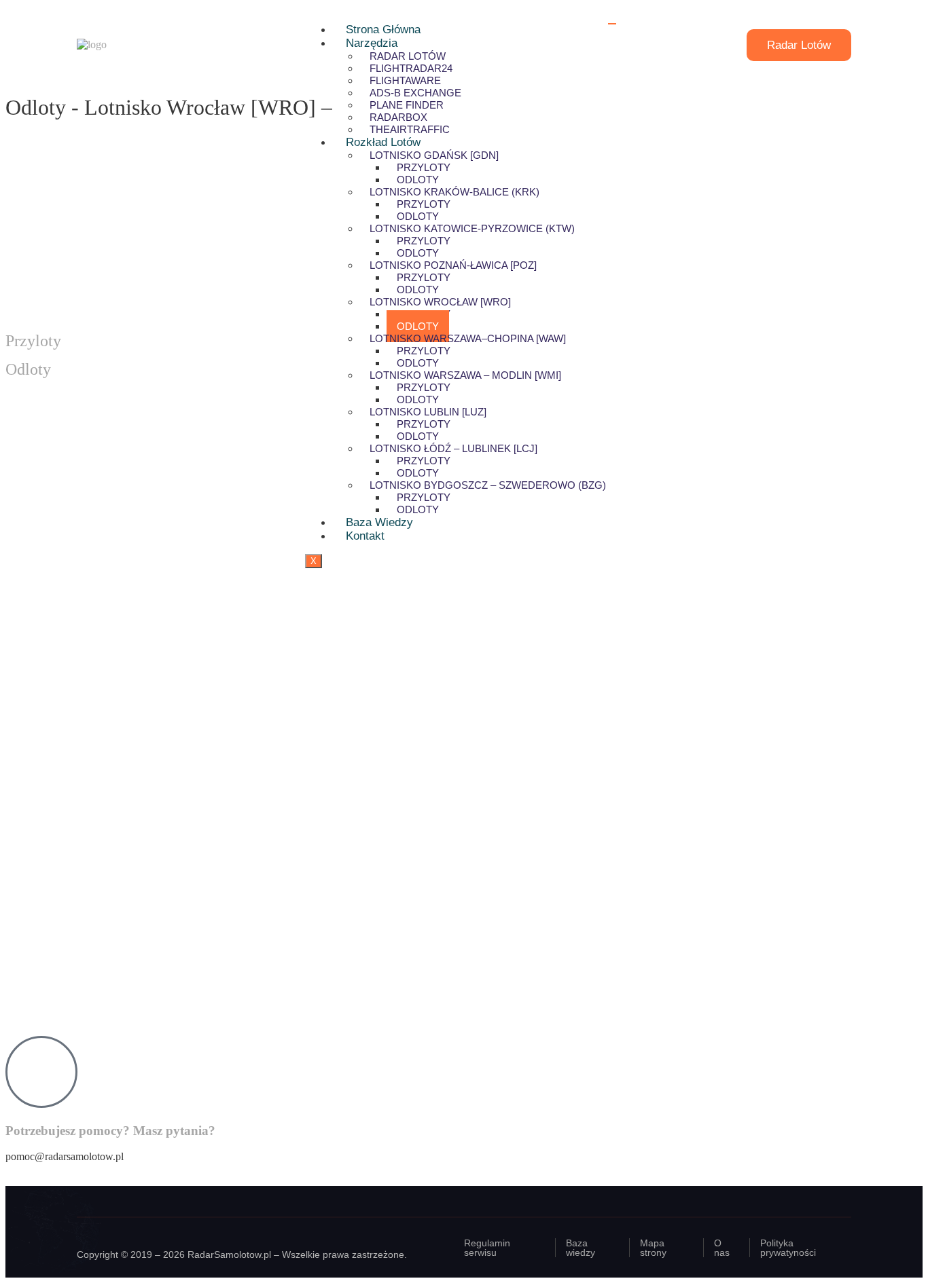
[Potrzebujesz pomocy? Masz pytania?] (41, 1072)
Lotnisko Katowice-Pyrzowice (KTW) (472, 228)
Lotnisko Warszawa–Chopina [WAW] (468, 338)
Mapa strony (653, 1248)
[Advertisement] (413, 929)
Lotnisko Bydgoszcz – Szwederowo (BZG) (488, 485)
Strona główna (383, 29)
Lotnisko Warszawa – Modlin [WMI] (465, 375)
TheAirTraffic (410, 129)
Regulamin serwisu (487, 1248)
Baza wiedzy (379, 522)
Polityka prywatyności (788, 1248)
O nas (722, 1248)
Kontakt (365, 535)
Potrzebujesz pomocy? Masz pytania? (110, 1130)
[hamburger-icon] (612, 23)
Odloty (418, 509)
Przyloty (33, 341)
